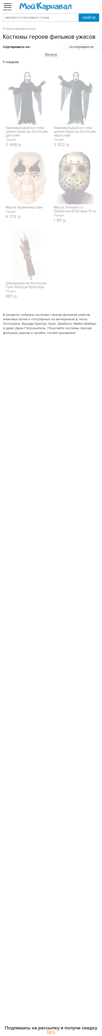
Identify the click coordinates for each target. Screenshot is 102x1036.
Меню (7, 10)
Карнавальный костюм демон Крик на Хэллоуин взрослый (75, 131)
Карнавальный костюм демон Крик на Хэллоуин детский (27, 131)
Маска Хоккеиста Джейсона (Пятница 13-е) (75, 209)
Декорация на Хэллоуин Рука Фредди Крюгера (26, 285)
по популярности (81, 47)
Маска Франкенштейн (24, 207)
